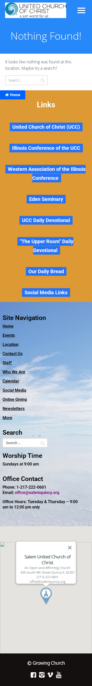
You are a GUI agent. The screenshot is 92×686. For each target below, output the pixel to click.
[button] (55, 606)
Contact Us (12, 353)
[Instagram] (42, 675)
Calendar (11, 381)
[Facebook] (33, 675)
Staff (7, 362)
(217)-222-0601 (48, 577)
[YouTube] (58, 675)
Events (9, 335)
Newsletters (14, 408)
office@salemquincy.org (37, 492)
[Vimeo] (50, 675)
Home (15, 95)
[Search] (43, 80)
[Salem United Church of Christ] (39, 10)
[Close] (70, 548)
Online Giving (15, 399)
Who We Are (14, 372)
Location (10, 344)
